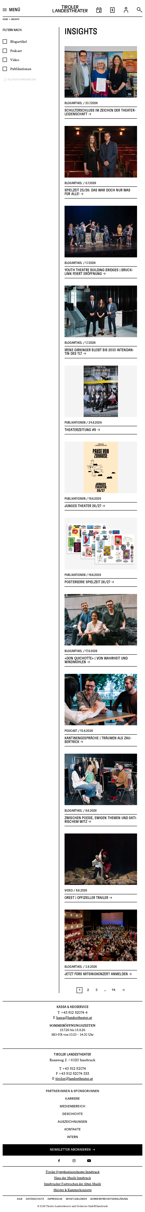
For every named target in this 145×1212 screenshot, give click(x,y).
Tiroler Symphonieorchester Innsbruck (72, 1172)
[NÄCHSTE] (122, 990)
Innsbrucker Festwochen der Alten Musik (72, 1184)
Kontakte (72, 1129)
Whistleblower (76, 1199)
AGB (19, 1199)
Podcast (16, 51)
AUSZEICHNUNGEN (72, 1121)
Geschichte (72, 1114)
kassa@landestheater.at (74, 1017)
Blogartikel (18, 42)
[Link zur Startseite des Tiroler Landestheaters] (70, 9)
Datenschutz (35, 1199)
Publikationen (20, 69)
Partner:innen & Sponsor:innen (72, 1091)
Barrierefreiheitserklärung (109, 1199)
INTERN (72, 1137)
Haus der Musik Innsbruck (72, 1178)
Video (14, 60)
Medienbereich (72, 1106)
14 (113, 990)
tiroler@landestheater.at (74, 1078)
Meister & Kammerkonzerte (72, 1190)
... (105, 990)
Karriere (72, 1098)
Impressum (54, 1199)
